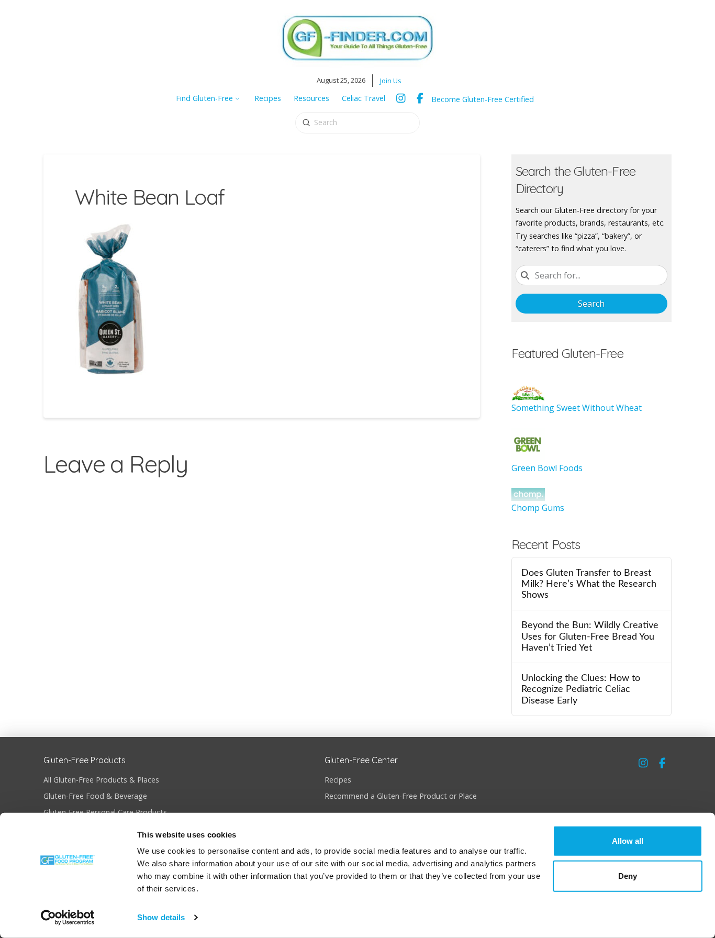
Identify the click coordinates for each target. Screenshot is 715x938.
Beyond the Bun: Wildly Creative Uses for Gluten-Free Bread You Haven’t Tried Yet (589, 636)
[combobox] (591, 275)
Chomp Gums (537, 507)
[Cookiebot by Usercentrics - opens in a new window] (68, 917)
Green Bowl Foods (547, 468)
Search (591, 303)
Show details (161, 917)
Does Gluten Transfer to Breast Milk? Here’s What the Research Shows (588, 583)
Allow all (627, 840)
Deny (627, 876)
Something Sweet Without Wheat (576, 408)
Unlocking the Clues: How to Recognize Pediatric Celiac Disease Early (580, 689)
